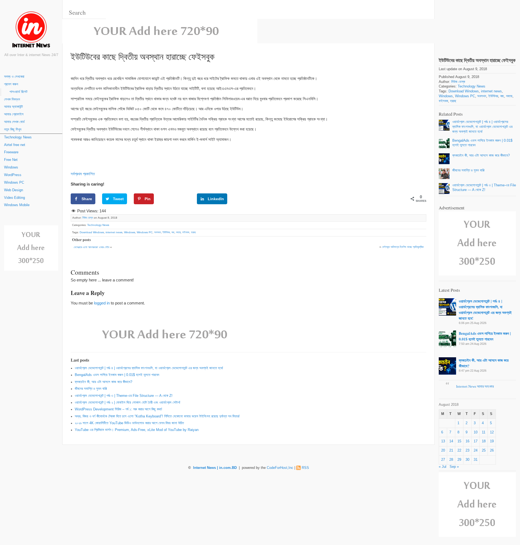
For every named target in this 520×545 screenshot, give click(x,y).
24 (475, 450)
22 (459, 450)
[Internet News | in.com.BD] (31, 30)
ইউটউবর (166, 232)
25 (484, 450)
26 (492, 450)
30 (467, 460)
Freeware (11, 152)
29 (459, 460)
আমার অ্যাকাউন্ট (13, 107)
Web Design (13, 190)
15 (459, 441)
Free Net (11, 160)
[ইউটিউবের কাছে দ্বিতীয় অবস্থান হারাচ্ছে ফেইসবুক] (477, 24)
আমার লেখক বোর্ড (14, 122)
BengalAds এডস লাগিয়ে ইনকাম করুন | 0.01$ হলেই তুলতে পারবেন (117, 375)
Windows (11, 167)
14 (451, 441)
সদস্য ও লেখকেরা (14, 77)
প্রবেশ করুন (11, 84)
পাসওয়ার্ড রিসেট (18, 92)
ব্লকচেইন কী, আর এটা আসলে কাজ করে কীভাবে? (103, 382)
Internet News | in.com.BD (215, 468)
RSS (305, 468)
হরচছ (193, 232)
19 (492, 441)
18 (484, 441)
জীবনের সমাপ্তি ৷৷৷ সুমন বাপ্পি (91, 389)
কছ (172, 232)
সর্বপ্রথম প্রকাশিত (83, 173)
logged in (102, 303)
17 (475, 441)
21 (451, 450)
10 (475, 432)
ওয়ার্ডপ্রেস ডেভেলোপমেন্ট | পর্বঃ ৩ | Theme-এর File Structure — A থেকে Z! (124, 396)
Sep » (454, 467)
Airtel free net (14, 145)
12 (492, 432)
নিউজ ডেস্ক (87, 217)
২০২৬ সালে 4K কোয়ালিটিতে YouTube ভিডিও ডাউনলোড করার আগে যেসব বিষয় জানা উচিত (129, 423)
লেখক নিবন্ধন (12, 99)
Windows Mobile (17, 205)
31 (475, 460)
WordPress (12, 175)
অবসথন (157, 232)
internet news (114, 232)
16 (467, 441)
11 (483, 432)
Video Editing (14, 198)
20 (443, 450)
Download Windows (92, 232)
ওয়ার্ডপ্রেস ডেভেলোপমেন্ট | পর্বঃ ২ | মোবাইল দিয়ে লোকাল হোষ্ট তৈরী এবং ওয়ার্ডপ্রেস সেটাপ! (127, 402)
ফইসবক (185, 232)
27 (443, 460)
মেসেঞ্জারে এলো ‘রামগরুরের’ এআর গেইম (91, 247)
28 (451, 460)
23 (467, 450)
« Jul (442, 467)
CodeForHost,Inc (280, 468)
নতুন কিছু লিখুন (12, 129)
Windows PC (14, 182)
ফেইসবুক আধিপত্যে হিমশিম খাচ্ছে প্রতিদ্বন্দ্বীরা (403, 246)
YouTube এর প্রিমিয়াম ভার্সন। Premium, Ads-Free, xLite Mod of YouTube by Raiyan (137, 430)
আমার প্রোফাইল (14, 114)
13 (443, 441)
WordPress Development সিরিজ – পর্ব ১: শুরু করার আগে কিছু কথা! (118, 409)
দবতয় (178, 232)
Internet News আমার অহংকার (475, 386)
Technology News (18, 137)
